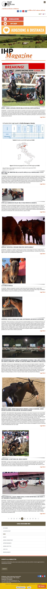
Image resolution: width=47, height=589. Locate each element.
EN (45, 14)
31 (27, 518)
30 (24, 518)
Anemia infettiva (7, 546)
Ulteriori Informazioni (21, 587)
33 (32, 518)
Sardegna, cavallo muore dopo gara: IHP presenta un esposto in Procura (22, 319)
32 (30, 518)
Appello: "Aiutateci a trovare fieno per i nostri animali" (17, 247)
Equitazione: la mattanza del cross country (14, 459)
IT (41, 14)
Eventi (4, 537)
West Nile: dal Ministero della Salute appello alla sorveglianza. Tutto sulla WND (22, 173)
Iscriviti (4, 569)
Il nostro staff (7, 531)
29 (22, 518)
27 (16, 518)
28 (19, 518)
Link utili (5, 549)
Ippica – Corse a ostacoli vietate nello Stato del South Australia (20, 108)
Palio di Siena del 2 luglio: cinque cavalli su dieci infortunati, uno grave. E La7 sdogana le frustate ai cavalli (22, 497)
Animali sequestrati (8, 540)
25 (11, 518)
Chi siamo (5, 528)
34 (35, 518)
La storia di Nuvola (7, 285)
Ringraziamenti (7, 552)
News (4, 534)
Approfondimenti (7, 543)
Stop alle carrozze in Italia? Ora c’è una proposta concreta (19, 203)
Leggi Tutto (42, 117)
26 (14, 518)
